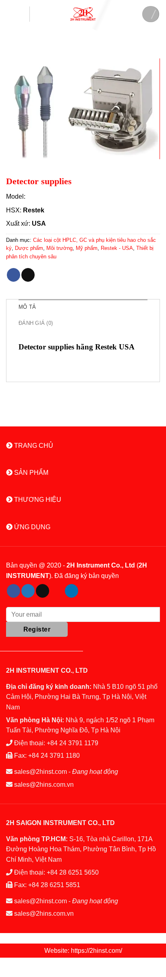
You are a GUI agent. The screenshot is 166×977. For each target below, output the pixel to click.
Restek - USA (117, 248)
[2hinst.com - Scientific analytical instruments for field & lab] (83, 13)
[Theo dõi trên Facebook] (13, 591)
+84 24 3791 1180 (54, 755)
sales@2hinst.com (40, 771)
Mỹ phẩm (87, 248)
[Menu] (18, 14)
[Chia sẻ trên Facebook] (13, 275)
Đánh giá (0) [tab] (36, 323)
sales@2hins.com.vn (44, 784)
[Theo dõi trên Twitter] (28, 591)
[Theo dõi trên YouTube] (86, 591)
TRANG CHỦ (32, 445)
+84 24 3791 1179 (72, 743)
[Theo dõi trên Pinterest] (57, 591)
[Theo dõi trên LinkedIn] (71, 591)
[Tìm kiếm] (150, 14)
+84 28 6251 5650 (73, 872)
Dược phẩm (29, 248)
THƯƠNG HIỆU (36, 499)
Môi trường (59, 248)
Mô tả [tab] (27, 307)
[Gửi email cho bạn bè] (28, 275)
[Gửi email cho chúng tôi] (42, 591)
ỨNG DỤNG (31, 527)
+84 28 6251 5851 (54, 884)
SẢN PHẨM (30, 472)
